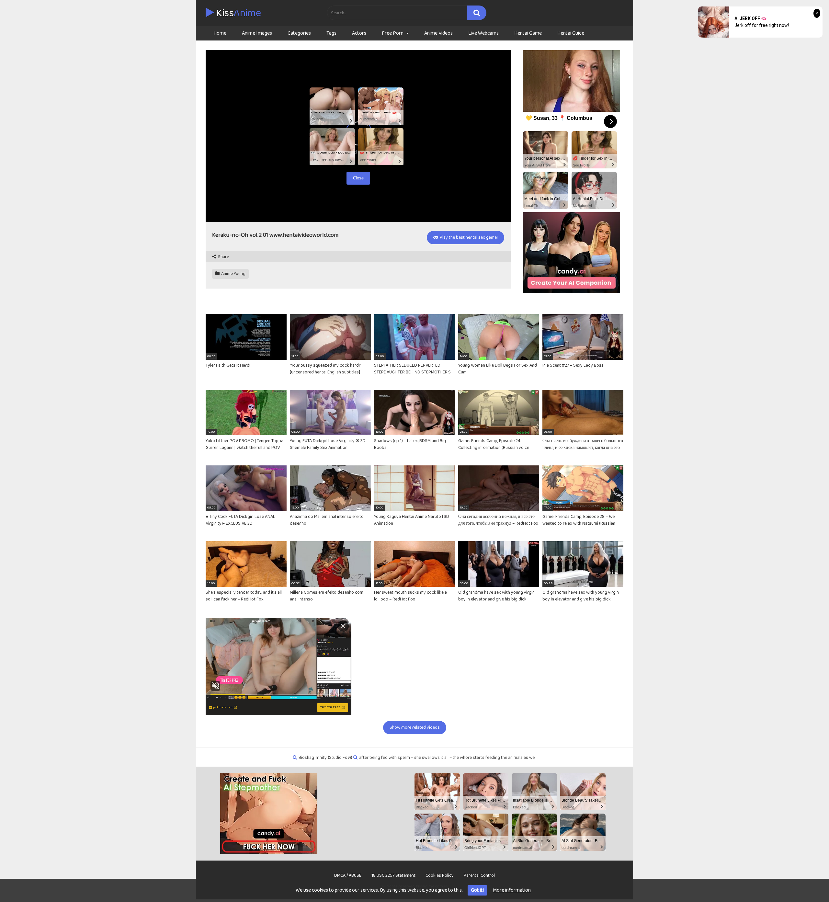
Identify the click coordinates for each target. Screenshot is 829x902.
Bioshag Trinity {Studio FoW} (325, 757)
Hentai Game (528, 33)
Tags (331, 33)
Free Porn (392, 33)
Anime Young (232, 273)
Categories (299, 33)
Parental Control (479, 875)
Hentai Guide (570, 33)
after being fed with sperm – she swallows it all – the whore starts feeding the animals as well (448, 757)
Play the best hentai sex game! (468, 237)
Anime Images (257, 33)
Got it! (477, 890)
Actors (359, 33)
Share (223, 257)
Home (219, 33)
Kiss (237, 13)
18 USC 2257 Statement (393, 875)
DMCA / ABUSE (347, 875)
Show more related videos (415, 727)
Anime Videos (438, 33)
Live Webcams (483, 33)
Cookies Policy (440, 875)
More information (512, 890)
